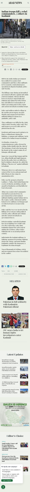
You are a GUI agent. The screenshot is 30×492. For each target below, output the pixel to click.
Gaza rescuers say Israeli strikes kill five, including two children (9, 376)
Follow (25, 69)
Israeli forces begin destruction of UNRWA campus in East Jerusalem (10, 361)
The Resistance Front (9, 274)
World (3, 441)
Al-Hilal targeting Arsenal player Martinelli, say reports (10, 383)
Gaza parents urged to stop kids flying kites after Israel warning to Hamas (10, 391)
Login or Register (7, 480)
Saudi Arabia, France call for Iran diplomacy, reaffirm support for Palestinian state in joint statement (9, 447)
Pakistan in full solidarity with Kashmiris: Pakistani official (14, 304)
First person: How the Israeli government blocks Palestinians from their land (10, 458)
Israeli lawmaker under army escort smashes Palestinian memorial (9, 368)
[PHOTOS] (15, 320)
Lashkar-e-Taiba (22, 274)
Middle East (5, 454)
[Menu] (2, 3)
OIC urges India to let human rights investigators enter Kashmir (13, 334)
